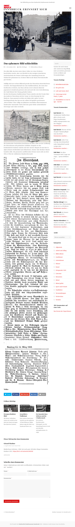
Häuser (40, 67)
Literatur (58, 273)
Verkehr (58, 299)
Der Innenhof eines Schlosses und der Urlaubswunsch (41, 416)
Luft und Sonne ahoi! (62, 91)
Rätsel (13, 405)
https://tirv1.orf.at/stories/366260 (23, 451)
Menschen (59, 277)
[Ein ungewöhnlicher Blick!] (11, 408)
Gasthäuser (59, 257)
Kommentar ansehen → (61, 125)
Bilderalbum (34, 67)
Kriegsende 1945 (61, 270)
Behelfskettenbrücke (62, 84)
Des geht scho (60, 87)
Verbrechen (59, 296)
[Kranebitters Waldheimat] (27, 408)
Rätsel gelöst (59, 283)
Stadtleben (59, 290)
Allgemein (59, 247)
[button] (8, 394)
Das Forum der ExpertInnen (62, 311)
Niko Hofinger (23, 67)
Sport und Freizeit (61, 286)
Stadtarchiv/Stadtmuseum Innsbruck (29, 524)
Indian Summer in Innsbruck (61, 512)
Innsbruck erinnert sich (25, 9)
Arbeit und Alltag (61, 250)
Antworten (7, 454)
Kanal (57, 267)
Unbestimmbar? (10, 512)
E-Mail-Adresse (33, 471)
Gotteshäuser (60, 260)
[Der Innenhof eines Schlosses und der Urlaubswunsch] (43, 408)
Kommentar (8, 478)
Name (6, 471)
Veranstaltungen (61, 293)
